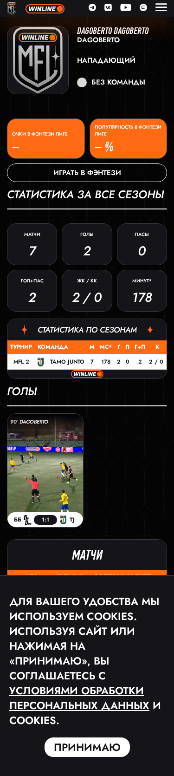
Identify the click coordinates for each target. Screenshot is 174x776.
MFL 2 (21, 362)
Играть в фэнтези (87, 173)
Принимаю (87, 747)
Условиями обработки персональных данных (79, 698)
